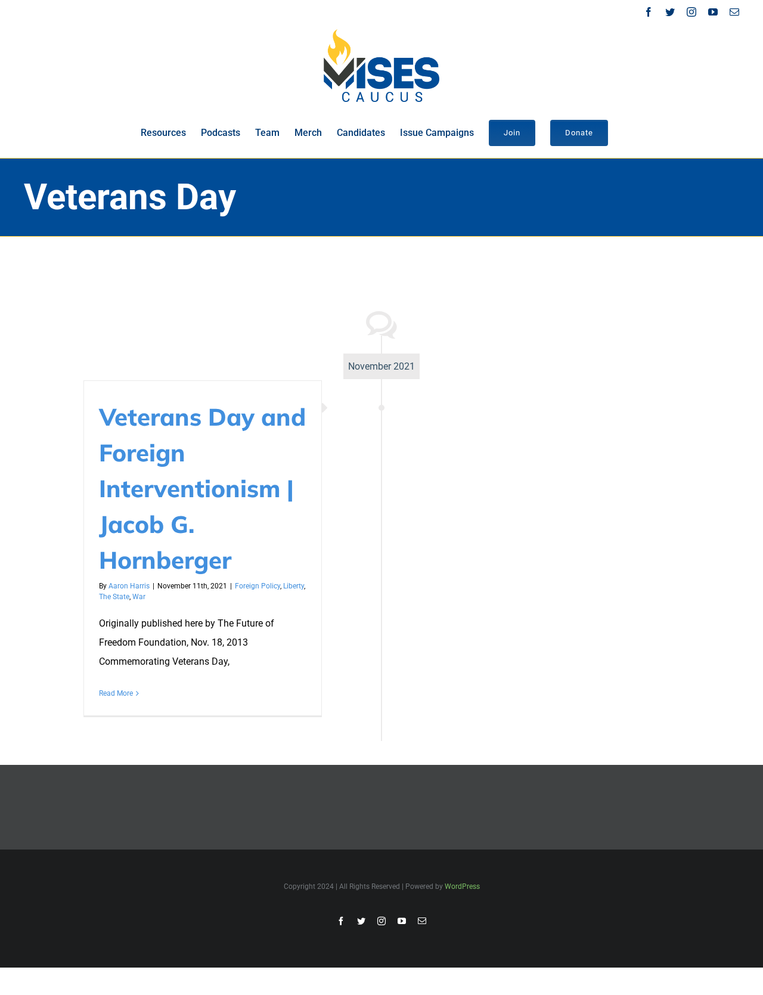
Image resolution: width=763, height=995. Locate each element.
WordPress (462, 886)
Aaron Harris (129, 586)
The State (114, 597)
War (138, 597)
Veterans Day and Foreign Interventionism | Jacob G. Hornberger (202, 488)
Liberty (293, 586)
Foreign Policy (257, 586)
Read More (116, 693)
